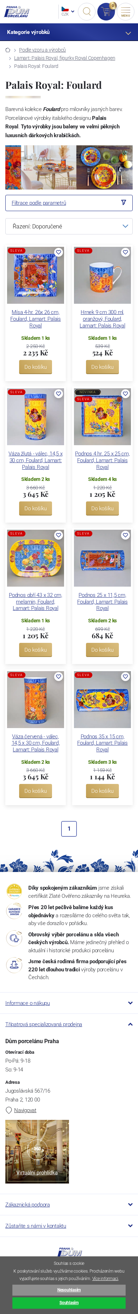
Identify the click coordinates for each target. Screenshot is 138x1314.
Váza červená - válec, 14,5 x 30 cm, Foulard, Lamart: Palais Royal (36, 743)
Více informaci (105, 1278)
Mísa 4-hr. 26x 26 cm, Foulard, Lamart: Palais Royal (35, 319)
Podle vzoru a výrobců (42, 50)
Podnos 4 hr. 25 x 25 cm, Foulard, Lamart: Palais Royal (102, 460)
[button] (58, 252)
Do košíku (35, 367)
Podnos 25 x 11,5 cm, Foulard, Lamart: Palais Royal (102, 602)
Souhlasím (69, 1302)
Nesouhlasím (69, 1289)
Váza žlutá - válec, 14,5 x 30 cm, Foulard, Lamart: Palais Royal (35, 460)
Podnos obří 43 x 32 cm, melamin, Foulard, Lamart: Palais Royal (35, 602)
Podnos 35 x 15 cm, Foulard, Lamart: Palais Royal (102, 743)
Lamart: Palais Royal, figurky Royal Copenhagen (64, 58)
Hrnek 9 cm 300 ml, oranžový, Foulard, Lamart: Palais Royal (102, 319)
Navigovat (25, 1110)
